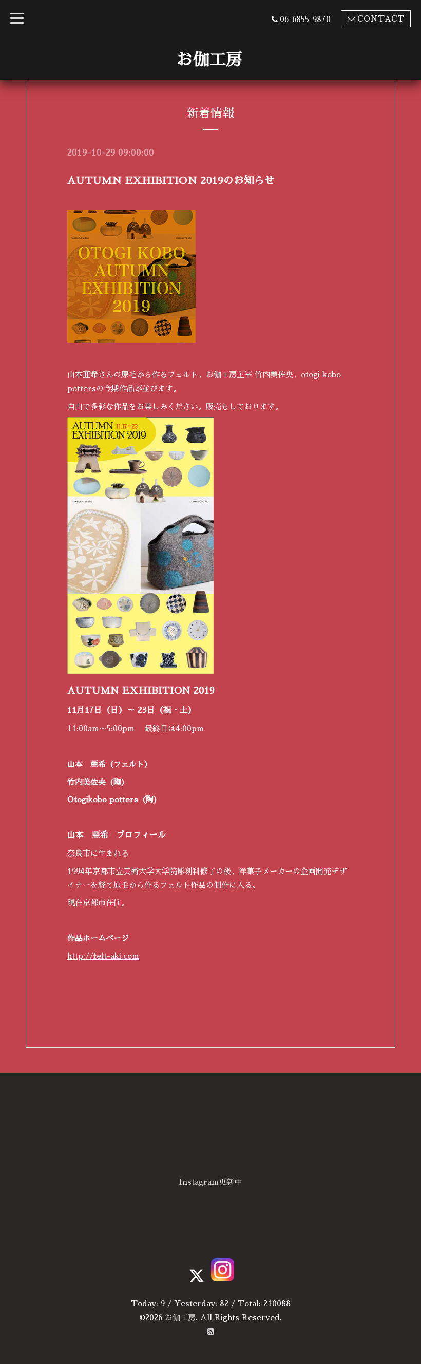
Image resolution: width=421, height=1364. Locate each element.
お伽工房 (209, 59)
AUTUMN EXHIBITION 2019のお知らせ (171, 180)
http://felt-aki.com (103, 956)
